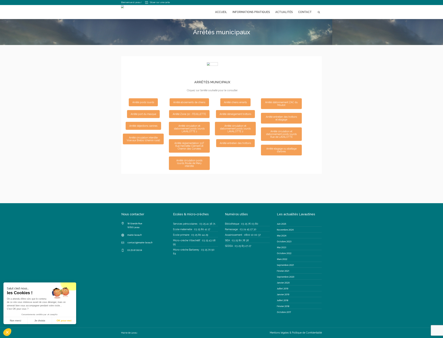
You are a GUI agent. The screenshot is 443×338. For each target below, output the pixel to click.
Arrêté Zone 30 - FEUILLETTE (189, 114)
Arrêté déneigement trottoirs (235, 114)
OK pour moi (64, 320)
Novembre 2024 (285, 230)
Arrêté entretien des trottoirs (235, 143)
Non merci (15, 320)
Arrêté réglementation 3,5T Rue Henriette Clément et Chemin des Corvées (189, 146)
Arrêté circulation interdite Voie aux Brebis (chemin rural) (143, 139)
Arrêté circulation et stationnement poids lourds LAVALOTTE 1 (189, 128)
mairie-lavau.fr (134, 235)
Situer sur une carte (160, 2)
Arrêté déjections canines (143, 125)
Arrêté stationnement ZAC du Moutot (281, 103)
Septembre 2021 (285, 265)
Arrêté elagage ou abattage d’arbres (281, 150)
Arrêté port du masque (143, 114)
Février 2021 (283, 271)
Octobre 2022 (284, 253)
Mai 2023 (281, 248)
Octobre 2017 (284, 312)
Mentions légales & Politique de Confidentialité (296, 332)
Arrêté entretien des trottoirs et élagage (281, 118)
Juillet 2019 (282, 289)
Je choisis (39, 320)
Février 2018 (283, 306)
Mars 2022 (282, 259)
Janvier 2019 (283, 295)
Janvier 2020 (283, 283)
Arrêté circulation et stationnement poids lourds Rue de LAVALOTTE (281, 134)
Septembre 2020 (285, 277)
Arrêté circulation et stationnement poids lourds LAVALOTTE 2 (235, 128)
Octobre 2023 (284, 242)
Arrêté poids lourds (143, 102)
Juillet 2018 (282, 301)
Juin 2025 (281, 224)
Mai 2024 (281, 236)
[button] (7, 332)
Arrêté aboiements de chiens (189, 102)
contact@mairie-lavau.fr (139, 243)
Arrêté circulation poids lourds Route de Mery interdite (189, 163)
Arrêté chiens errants (235, 102)
